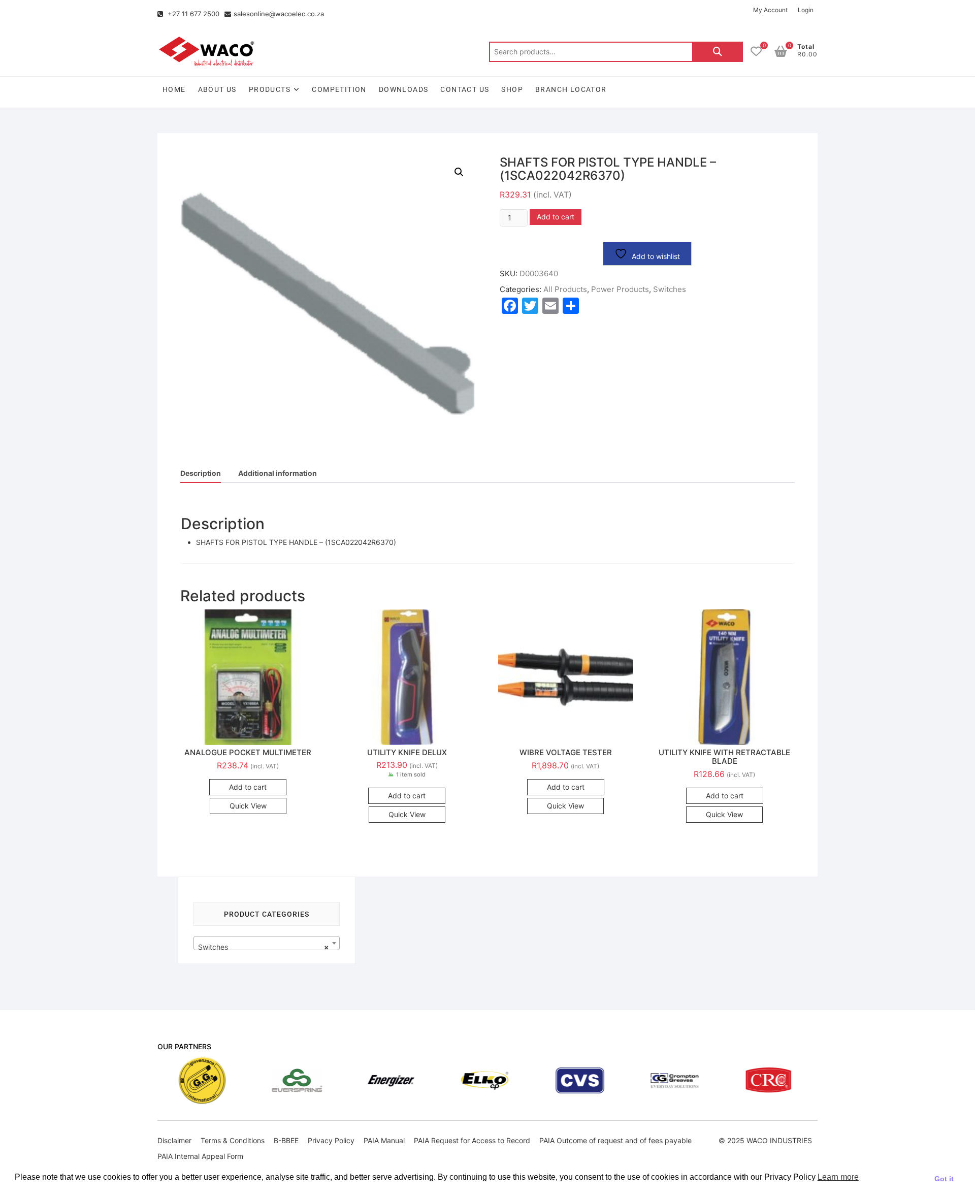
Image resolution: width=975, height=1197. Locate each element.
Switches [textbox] (263, 947)
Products (269, 89)
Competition (339, 89)
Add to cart (555, 216)
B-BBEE (286, 1140)
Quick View (248, 805)
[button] (459, 172)
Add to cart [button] (248, 787)
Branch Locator (571, 89)
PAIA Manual (384, 1140)
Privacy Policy (331, 1140)
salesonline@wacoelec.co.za (279, 14)
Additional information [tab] (277, 473)
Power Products (620, 289)
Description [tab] (200, 473)
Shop (512, 89)
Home (174, 89)
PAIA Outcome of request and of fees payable (615, 1140)
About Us (217, 89)
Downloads (404, 89)
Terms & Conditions (233, 1140)
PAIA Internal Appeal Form (200, 1156)
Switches (669, 289)
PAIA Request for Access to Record (472, 1140)
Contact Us (464, 89)
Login (806, 10)
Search (717, 52)
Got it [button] (944, 1179)
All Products (565, 289)
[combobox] (266, 943)
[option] (244, 1080)
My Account (770, 10)
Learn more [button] (838, 1177)
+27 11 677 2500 (192, 14)
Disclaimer (174, 1140)
